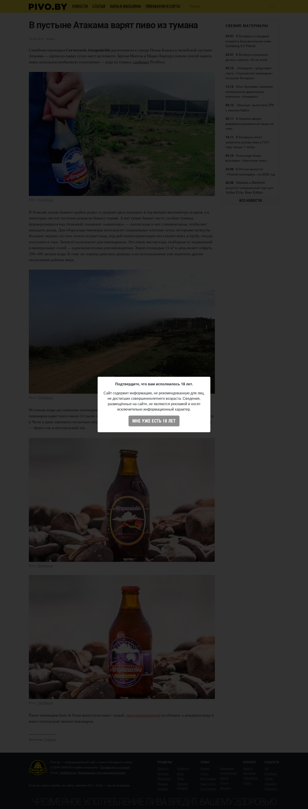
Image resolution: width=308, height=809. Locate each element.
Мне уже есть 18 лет (154, 421)
